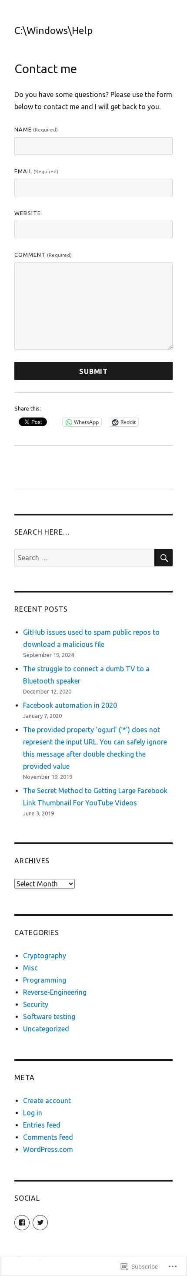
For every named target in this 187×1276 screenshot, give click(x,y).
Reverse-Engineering (55, 992)
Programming (44, 980)
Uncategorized (46, 1029)
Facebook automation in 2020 (70, 705)
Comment (43, 255)
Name (36, 129)
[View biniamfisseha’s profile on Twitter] (40, 1222)
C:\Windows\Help (53, 30)
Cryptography (44, 956)
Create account (47, 1100)
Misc (30, 968)
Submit (93, 371)
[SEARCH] (163, 557)
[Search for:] (84, 558)
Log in (32, 1113)
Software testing (49, 1016)
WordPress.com (48, 1149)
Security (35, 1004)
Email (36, 171)
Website (27, 213)
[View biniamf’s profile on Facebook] (22, 1222)
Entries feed (41, 1125)
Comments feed (48, 1137)
